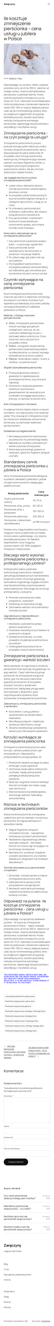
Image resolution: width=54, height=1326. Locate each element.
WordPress (46, 1321)
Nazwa (6, 1126)
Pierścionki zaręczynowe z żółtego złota (21, 1031)
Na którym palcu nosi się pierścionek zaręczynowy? (18, 1228)
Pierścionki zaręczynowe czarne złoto (20, 1001)
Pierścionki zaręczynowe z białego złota (20, 1016)
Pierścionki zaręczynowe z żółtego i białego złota (24, 1026)
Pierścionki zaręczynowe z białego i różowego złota (25, 1011)
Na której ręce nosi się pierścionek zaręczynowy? (18, 1217)
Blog (20, 78)
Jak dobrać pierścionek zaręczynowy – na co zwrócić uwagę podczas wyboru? (39, 1051)
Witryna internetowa (12, 1148)
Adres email (8, 1137)
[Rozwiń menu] (48, 4)
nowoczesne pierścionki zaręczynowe (20, 996)
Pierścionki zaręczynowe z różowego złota (21, 1021)
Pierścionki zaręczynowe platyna (18, 1006)
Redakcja (12, 78)
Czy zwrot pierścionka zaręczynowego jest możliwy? (20, 1197)
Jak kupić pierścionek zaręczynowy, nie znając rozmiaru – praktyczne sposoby (15, 1052)
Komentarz (8, 1096)
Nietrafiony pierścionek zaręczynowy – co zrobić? (17, 1207)
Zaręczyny (9, 4)
